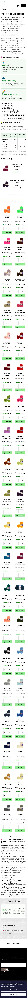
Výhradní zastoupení (9, 925)
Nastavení (13, 990)
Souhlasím (13, 994)
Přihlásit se (5, 969)
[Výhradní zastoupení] (13, 911)
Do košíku (8, 232)
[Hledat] (16, 6)
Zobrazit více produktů (12, 194)
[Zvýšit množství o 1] (10, 228)
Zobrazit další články (13, 943)
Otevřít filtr (13, 201)
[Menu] (23, 5)
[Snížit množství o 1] (5, 228)
